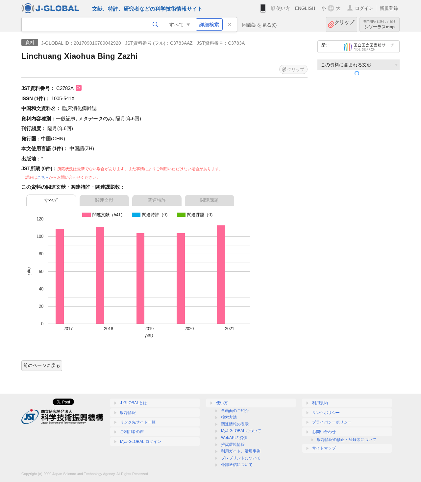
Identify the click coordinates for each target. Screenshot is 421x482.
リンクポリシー (326, 412)
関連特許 (157, 200)
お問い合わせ (324, 431)
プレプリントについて (240, 458)
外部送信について (237, 464)
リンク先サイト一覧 (138, 422)
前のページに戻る (41, 365)
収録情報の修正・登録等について (346, 439)
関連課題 (209, 200)
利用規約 (320, 403)
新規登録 (389, 8)
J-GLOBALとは (133, 403)
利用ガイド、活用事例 (240, 451)
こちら (43, 177)
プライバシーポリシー (332, 422)
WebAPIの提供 (234, 437)
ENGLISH (305, 8)
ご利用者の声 (132, 431)
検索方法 (229, 417)
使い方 (283, 8)
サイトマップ (324, 448)
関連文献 (104, 200)
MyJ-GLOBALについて (241, 430)
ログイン (364, 8)
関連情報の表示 (235, 424)
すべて (51, 200)
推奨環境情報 (233, 444)
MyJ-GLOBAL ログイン (140, 441)
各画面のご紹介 (235, 410)
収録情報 (128, 412)
